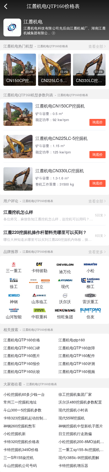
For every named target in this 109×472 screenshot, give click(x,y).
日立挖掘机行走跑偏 (75, 433)
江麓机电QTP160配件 (76, 355)
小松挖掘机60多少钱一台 (24, 394)
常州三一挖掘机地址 (20, 402)
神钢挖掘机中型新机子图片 (80, 425)
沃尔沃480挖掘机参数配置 (80, 402)
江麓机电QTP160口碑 (21, 347)
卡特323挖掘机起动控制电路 (27, 417)
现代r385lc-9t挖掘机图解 (78, 457)
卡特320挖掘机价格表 (21, 441)
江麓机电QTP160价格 (21, 339)
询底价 (97, 122)
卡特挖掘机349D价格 (20, 449)
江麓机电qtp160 (71, 339)
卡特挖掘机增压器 (73, 465)
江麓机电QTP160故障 (76, 347)
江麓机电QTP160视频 (76, 371)
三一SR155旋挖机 (18, 457)
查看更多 (95, 251)
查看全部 (95, 46)
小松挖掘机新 (14, 433)
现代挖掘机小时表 (73, 410)
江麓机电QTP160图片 (21, 355)
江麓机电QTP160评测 (76, 363)
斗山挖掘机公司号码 (20, 465)
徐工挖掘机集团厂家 (75, 394)
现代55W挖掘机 (71, 417)
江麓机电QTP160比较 (21, 371)
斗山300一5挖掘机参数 (22, 410)
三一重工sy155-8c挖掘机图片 (82, 449)
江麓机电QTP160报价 (21, 363)
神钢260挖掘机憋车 (19, 425)
